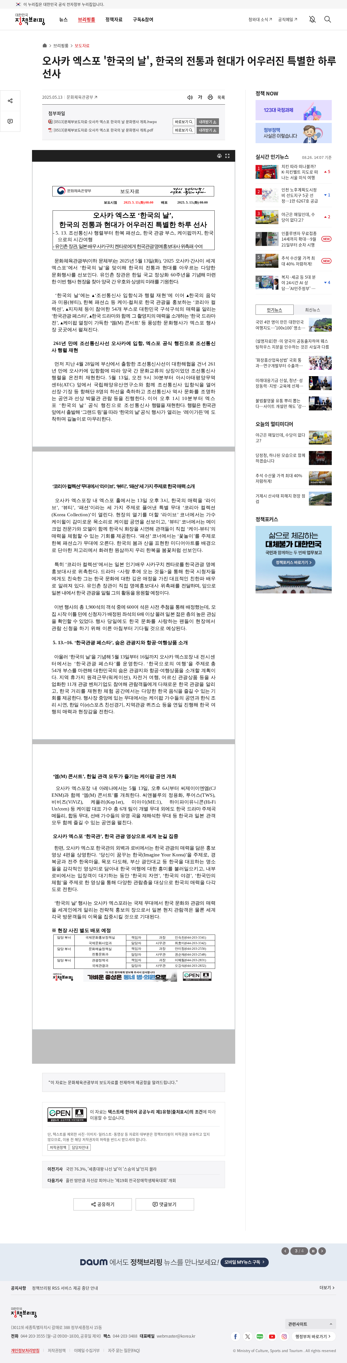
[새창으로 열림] (210, 97)
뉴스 (63, 19)
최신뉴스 (312, 310)
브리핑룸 (86, 19)
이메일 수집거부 (87, 1350)
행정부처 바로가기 (311, 1336)
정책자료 (114, 19)
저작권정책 (58, 1147)
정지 (313, 1251)
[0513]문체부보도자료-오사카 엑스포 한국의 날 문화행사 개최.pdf (103, 130)
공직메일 (285, 19)
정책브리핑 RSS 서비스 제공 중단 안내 (65, 1287)
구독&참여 (143, 19)
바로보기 (181, 121)
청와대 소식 (258, 19)
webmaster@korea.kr (176, 1336)
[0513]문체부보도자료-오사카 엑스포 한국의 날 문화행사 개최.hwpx (105, 122)
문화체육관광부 (80, 97)
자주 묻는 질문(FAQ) (124, 1350)
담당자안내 (80, 1147)
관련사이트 (297, 1324)
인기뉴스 (274, 310)
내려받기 (205, 121)
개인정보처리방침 (25, 1350)
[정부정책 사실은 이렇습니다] (294, 133)
